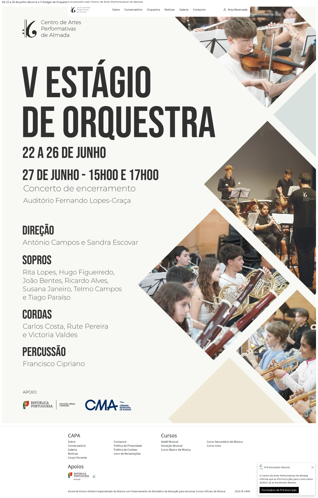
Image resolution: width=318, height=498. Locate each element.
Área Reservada (237, 9)
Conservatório (133, 9)
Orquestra (153, 9)
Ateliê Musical (169, 442)
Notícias (170, 9)
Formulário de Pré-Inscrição (279, 490)
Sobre (116, 9)
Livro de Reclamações (127, 453)
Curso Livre (214, 446)
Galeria (183, 9)
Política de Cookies (125, 449)
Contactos (199, 9)
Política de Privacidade (128, 446)
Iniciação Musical (171, 446)
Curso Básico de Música (176, 449)
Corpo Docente (77, 457)
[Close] (312, 467)
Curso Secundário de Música (225, 442)
